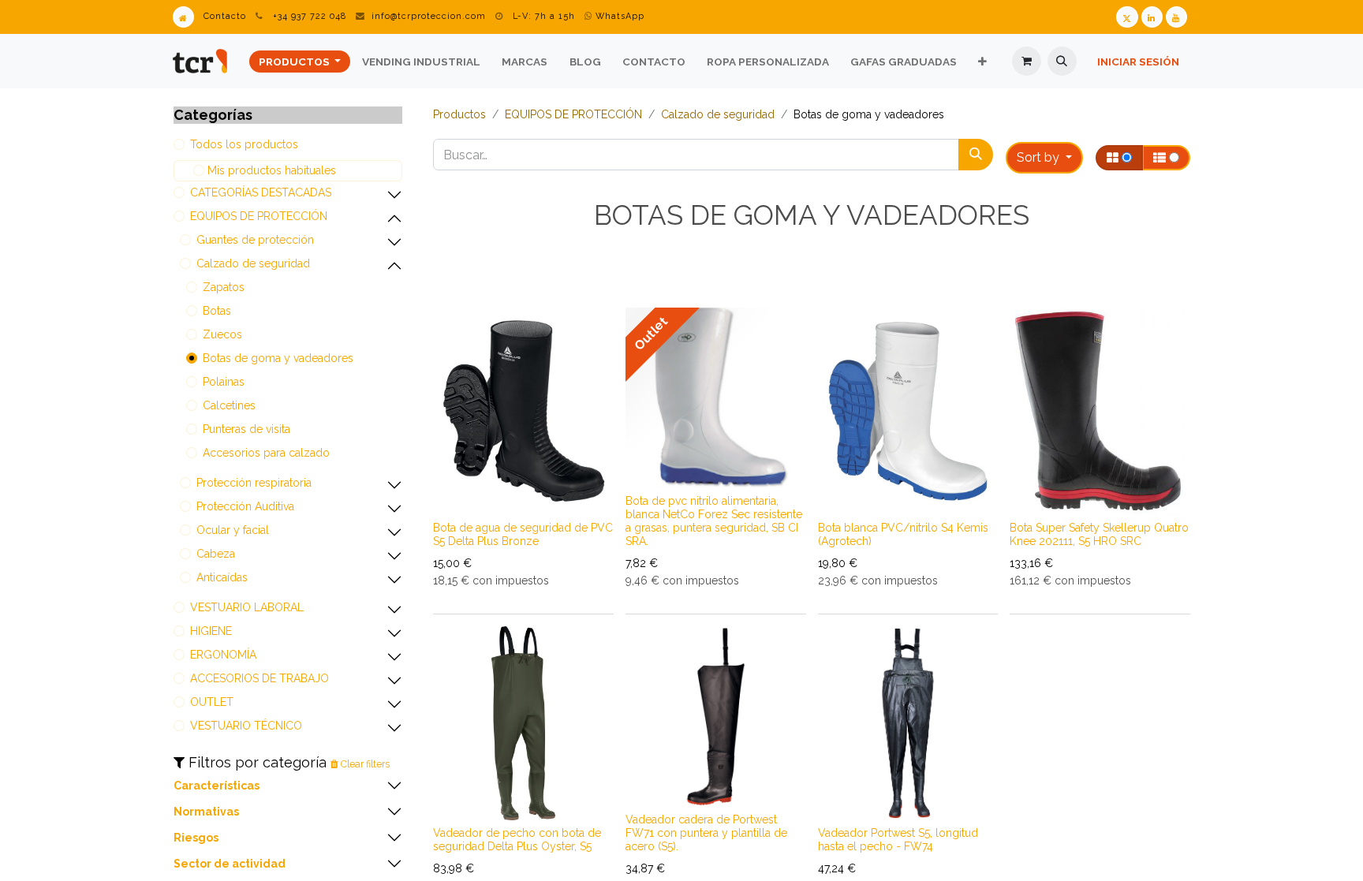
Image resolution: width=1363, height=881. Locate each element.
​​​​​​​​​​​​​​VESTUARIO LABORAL (247, 607)
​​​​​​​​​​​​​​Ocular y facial (232, 530)
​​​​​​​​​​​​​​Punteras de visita (246, 429)
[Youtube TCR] (1176, 17)
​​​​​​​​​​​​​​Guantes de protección (255, 239)
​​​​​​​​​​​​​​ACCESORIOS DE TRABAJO (259, 678)
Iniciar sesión (1138, 61)
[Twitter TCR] (1126, 17)
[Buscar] (975, 154)
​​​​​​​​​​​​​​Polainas (224, 381)
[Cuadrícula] (1119, 157)
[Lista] (1166, 157)
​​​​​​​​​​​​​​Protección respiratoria (254, 482)
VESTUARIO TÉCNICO (246, 725)
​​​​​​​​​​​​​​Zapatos (224, 287)
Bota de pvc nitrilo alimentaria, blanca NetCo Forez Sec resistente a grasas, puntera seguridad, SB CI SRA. (713, 521)
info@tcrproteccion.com (429, 16)
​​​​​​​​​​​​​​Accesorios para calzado (266, 452)
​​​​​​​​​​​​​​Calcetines (229, 405)
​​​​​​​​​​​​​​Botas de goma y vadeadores (278, 358)
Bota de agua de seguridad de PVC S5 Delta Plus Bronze (523, 534)
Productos (459, 114)
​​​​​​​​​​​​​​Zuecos (222, 334)
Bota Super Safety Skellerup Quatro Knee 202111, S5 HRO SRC (1099, 534)
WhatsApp (618, 16)
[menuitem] (299, 61)
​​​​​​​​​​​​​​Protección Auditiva (245, 506)
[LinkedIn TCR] (1152, 17)
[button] (1062, 61)
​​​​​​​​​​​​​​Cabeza (215, 553)
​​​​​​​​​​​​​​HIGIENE (211, 631)
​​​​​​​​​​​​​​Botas (217, 310)
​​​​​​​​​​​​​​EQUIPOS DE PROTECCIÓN (258, 216)
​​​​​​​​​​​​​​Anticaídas (222, 577)
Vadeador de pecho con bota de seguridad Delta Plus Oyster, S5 (517, 840)
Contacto (225, 16)
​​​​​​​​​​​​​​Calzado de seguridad (253, 263)
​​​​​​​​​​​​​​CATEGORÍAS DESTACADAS (260, 192)
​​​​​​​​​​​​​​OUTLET (211, 702)
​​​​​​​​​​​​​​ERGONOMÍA (223, 654)
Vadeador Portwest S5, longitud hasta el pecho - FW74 (898, 840)
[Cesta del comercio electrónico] (1026, 61)
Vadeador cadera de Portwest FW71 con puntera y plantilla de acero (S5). (706, 833)
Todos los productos (244, 144)
